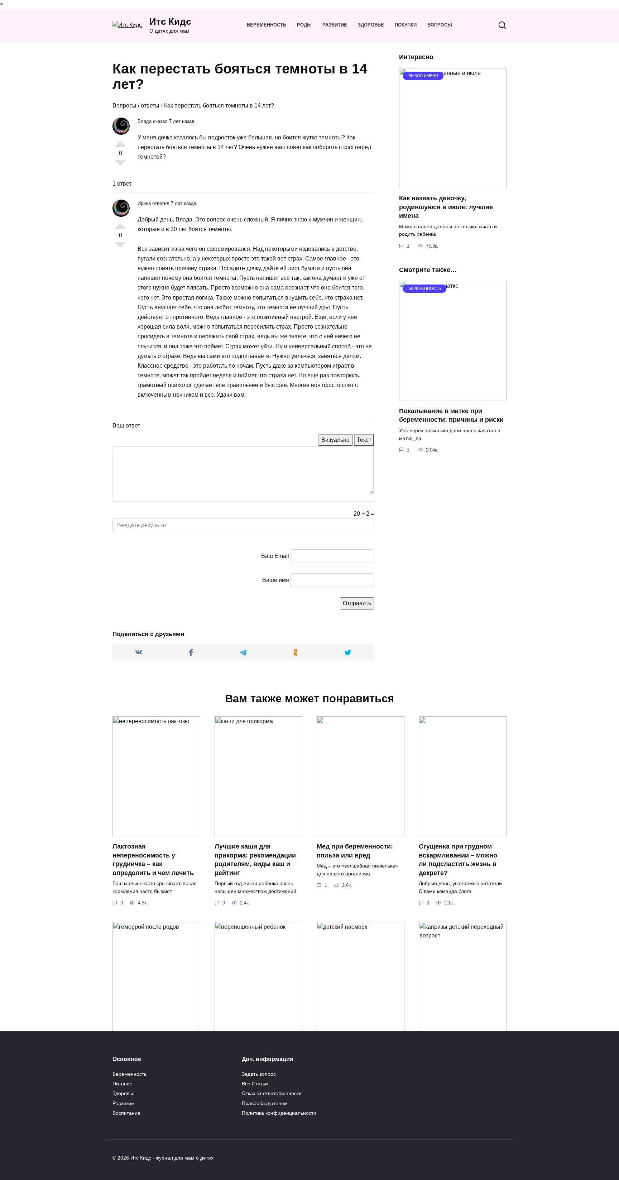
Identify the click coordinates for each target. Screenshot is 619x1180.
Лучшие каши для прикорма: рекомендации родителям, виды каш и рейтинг (255, 859)
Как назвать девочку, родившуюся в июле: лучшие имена (446, 207)
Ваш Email (275, 556)
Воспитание (126, 1113)
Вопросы (439, 25)
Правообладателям (265, 1103)
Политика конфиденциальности (279, 1113)
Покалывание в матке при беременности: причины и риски (451, 415)
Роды (304, 25)
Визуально (335, 440)
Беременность (266, 25)
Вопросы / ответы (135, 105)
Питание (122, 1083)
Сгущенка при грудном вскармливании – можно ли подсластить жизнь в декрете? (458, 859)
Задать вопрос (259, 1074)
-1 (120, 165)
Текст (364, 440)
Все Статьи (255, 1083)
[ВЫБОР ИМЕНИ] (453, 184)
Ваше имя (275, 580)
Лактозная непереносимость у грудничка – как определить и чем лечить (153, 859)
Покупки (406, 25)
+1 (120, 141)
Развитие (334, 25)
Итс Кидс (170, 21)
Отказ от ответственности (272, 1093)
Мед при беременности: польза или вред (355, 851)
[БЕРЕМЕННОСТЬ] (453, 396)
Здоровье (371, 25)
